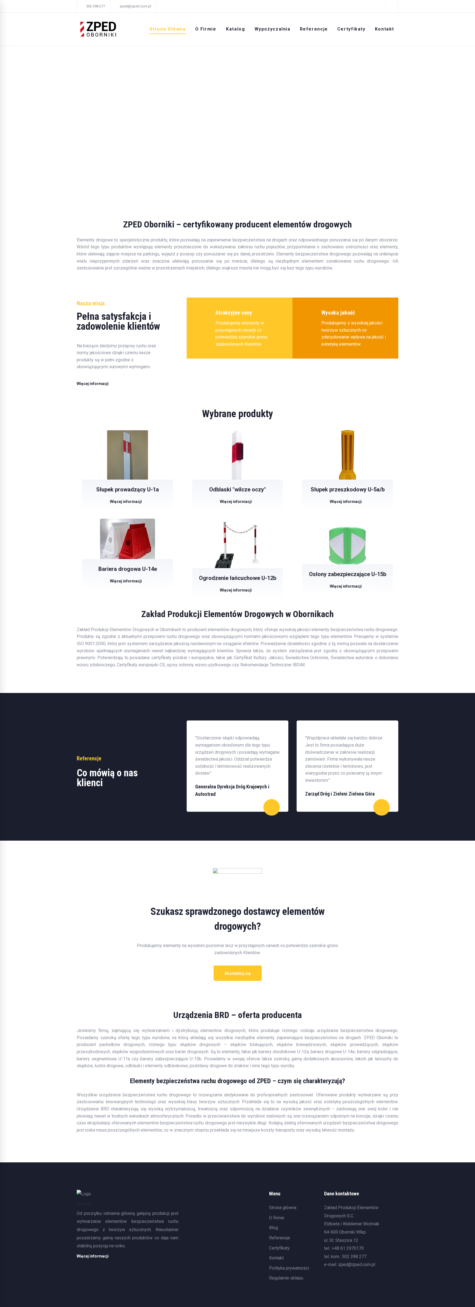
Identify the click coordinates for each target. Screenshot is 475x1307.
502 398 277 (354, 1256)
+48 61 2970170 (348, 1248)
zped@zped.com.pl (356, 1264)
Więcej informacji (126, 501)
